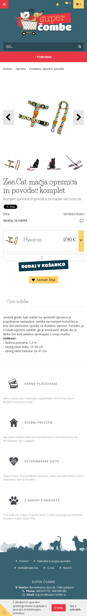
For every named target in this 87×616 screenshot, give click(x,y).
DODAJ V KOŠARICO (43, 265)
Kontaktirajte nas (28, 568)
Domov (7, 69)
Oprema (21, 69)
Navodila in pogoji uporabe (54, 561)
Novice (67, 568)
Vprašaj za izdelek (15, 220)
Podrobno (44, 57)
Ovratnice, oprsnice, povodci (46, 69)
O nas (50, 568)
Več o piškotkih (75, 607)
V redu (58, 608)
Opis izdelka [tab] (18, 301)
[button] (78, 117)
